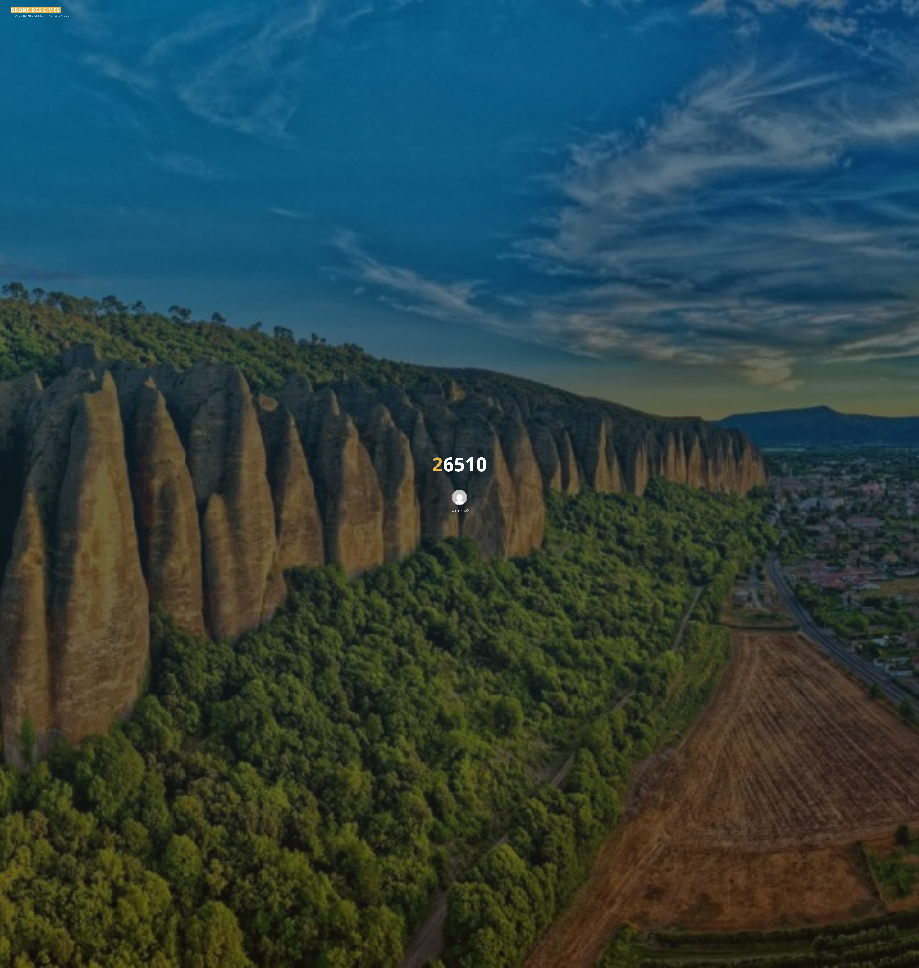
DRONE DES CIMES (35, 10)
